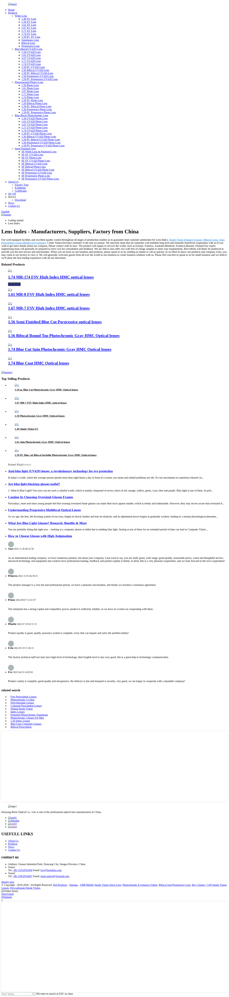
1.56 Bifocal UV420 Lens (35, 70)
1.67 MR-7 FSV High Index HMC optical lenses (49, 308)
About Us (13, 181)
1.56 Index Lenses (20, 720)
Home (11, 9)
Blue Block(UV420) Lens (28, 49)
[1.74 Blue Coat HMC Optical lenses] (10, 358)
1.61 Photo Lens (30, 88)
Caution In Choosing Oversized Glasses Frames (40, 497)
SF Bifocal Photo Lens (33, 166)
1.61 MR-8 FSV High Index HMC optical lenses (49, 294)
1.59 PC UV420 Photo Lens (36, 133)
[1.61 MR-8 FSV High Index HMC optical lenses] (10, 289)
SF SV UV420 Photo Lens (35, 160)
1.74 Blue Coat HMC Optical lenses (38, 363)
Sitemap (73, 885)
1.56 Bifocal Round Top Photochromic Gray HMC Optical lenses (64, 335)
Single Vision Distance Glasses (185, 239)
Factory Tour (21, 184)
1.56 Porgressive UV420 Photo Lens (41, 142)
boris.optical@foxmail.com (55, 876)
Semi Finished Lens (25, 148)
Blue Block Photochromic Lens (31, 115)
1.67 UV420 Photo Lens (34, 124)
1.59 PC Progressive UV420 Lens (39, 79)
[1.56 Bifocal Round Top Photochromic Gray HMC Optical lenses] (10, 331)
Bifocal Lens (28, 43)
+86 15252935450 (22, 870)
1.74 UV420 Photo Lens (34, 130)
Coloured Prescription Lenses (26, 705)
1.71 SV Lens (28, 31)
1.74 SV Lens (28, 34)
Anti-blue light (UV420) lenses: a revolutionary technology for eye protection (60, 471)
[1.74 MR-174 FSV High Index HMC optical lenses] (10, 270)
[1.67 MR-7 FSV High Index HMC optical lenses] (10, 303)
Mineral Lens (210, 239)
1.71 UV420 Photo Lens (34, 127)
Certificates (21, 190)
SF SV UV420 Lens (32, 154)
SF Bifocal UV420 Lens (34, 163)
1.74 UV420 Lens (31, 64)
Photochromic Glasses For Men (27, 717)
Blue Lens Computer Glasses (26, 723)
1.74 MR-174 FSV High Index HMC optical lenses (51, 277)
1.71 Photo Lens (30, 94)
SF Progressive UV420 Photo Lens (40, 178)
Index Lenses (18, 711)
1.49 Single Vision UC (26, 429)
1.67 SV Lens (28, 27)
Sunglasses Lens (30, 40)
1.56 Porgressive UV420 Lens (37, 76)
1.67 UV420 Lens (31, 58)
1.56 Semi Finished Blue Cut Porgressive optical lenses (55, 322)
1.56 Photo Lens (30, 85)
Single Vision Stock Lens (107, 885)
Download (20, 199)
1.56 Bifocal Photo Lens (34, 103)
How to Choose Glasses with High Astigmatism (40, 536)
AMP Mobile (87, 885)
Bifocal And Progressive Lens (174, 885)
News (11, 202)
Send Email (7, 894)
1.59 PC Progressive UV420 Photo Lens (43, 145)
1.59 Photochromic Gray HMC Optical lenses (40, 416)
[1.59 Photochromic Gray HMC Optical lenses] (17, 411)
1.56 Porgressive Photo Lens (36, 109)
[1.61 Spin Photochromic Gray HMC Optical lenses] (17, 437)
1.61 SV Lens (28, 24)
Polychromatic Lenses (22, 702)
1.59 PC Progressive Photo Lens (38, 112)
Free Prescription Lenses (24, 696)
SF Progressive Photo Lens (35, 175)
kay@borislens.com (51, 870)
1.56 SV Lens (28, 21)
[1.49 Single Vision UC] (17, 424)
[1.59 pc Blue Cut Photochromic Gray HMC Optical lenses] (17, 385)
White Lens (21, 15)
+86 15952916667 (22, 876)
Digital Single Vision (22, 708)
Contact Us (14, 205)
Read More (14, 284)
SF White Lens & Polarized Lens (38, 151)
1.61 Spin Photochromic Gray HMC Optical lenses (42, 442)
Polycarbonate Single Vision (25, 888)
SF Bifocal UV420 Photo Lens (37, 169)
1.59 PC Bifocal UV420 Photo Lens (40, 139)
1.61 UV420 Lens (31, 55)
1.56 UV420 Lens (31, 52)
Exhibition (20, 187)
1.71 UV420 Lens (31, 61)
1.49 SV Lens (28, 18)
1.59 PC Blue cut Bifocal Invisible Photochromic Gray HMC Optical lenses (56, 455)
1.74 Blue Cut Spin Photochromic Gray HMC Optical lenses (59, 349)
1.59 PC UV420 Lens (33, 67)
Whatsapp (6, 897)
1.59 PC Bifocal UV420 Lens (37, 73)
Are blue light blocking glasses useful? (34, 484)
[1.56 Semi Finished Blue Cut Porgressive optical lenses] (10, 317)
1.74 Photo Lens (30, 97)
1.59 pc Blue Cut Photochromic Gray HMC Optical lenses (46, 389)
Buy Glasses (198, 885)
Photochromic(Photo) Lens (29, 82)
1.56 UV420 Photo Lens (34, 118)
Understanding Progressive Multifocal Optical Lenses (44, 510)
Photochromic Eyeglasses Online (140, 885)
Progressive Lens (30, 46)
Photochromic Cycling (22, 699)
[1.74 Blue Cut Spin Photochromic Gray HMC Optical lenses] (10, 344)
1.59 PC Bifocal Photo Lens (36, 106)
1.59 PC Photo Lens (32, 100)
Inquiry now (7, 882)
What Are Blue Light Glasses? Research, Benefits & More (47, 523)
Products (12, 12)
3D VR (12, 193)
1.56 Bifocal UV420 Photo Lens (38, 136)
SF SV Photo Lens (31, 157)
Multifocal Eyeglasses (34, 242)
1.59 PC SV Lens (30, 37)
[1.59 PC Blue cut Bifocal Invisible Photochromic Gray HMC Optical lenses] (17, 450)
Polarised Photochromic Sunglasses (29, 714)
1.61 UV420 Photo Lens (34, 121)
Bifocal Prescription (21, 726)
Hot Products (60, 885)
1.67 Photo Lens (30, 91)
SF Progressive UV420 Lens (36, 172)
